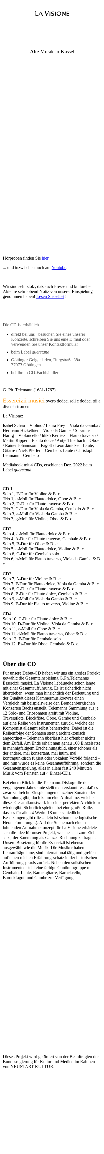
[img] (52, 16)
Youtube (59, 267)
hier (45, 258)
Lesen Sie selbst (50, 296)
